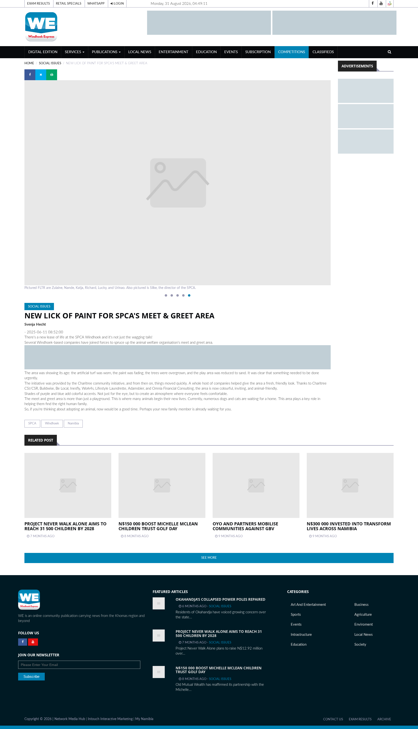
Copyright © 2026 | (39, 719)
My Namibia (144, 719)
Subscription (258, 52)
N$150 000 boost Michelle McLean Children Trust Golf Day (158, 526)
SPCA (32, 423)
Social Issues (50, 63)
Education (206, 52)
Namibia (73, 423)
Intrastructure (301, 634)
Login (118, 3)
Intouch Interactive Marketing (110, 719)
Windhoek (52, 423)
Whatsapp (95, 3)
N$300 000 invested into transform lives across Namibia (349, 526)
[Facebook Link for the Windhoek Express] (22, 642)
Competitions (291, 52)
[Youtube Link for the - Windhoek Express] (33, 642)
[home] (83, 27)
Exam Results (38, 3)
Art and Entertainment (308, 605)
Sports (296, 614)
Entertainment (173, 52)
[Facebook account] (372, 3)
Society (360, 644)
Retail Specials (68, 3)
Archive (384, 719)
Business (361, 605)
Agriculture (363, 614)
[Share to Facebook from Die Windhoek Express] (29, 74)
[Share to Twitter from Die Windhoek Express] (40, 74)
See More (209, 557)
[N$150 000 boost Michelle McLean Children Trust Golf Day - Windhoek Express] (159, 672)
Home (29, 63)
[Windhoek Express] (29, 600)
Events (231, 52)
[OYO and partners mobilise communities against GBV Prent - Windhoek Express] (256, 485)
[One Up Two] (389, 3)
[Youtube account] (381, 3)
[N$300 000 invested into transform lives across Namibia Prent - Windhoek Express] (350, 485)
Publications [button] (105, 52)
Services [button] (73, 52)
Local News (139, 52)
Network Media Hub (69, 719)
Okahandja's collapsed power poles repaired (220, 599)
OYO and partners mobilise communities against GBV (245, 526)
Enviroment (363, 624)
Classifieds (323, 52)
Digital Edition (42, 52)
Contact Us (333, 719)
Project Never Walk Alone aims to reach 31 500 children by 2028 (65, 526)
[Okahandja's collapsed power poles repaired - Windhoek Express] (159, 603)
